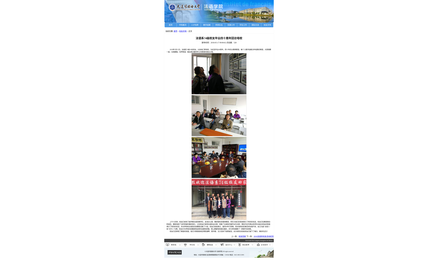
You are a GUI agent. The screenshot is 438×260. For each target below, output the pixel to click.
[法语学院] (219, 22)
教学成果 (207, 25)
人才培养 (194, 25)
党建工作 (231, 25)
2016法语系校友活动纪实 (264, 236)
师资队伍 (219, 25)
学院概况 (182, 25)
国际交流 (255, 25)
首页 (170, 25)
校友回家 (242, 236)
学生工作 (243, 25)
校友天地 (267, 25)
